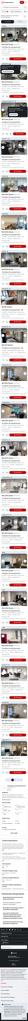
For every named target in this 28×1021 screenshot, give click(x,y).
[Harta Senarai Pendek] (25, 30)
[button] (7, 800)
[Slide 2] (11, 40)
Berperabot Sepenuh (6, 888)
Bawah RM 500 (5, 873)
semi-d (21, 847)
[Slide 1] (10, 40)
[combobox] (13, 7)
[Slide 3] (13, 78)
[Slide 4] (14, 78)
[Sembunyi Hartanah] (21, 30)
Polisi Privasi (7, 1011)
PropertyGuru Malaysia (7, 987)
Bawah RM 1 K (13, 873)
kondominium (11, 847)
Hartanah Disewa (5, 994)
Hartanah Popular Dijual (7, 1000)
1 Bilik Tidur (8, 880)
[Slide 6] (16, 40)
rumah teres (5, 847)
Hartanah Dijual (5, 990)
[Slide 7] (17, 40)
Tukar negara (4, 940)
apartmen (17, 847)
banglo (3, 848)
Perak (7, 866)
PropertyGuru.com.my (6, 969)
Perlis (3, 866)
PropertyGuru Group (6, 933)
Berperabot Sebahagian (18, 888)
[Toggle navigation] (26, 2)
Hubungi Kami (4, 936)
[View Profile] (14, 26)
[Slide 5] (15, 78)
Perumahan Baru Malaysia (8, 997)
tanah (9, 848)
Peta (21, 21)
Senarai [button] (8, 21)
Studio (3, 880)
